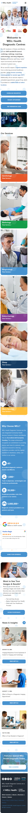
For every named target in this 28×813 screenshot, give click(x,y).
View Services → (7, 178)
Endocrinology (8, 316)
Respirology (7, 270)
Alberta (14, 795)
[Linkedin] (8, 779)
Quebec (10, 797)
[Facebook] (3, 779)
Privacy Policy (5, 800)
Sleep (4, 362)
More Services (8, 409)
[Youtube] (11, 779)
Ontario (4, 797)
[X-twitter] (6, 779)
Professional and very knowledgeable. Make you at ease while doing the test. (14, 537)
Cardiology (7, 176)
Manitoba (20, 795)
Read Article (14, 661)
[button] (25, 3)
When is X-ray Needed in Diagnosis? (13, 736)
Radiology (6, 223)
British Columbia (6, 795)
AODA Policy (13, 800)
